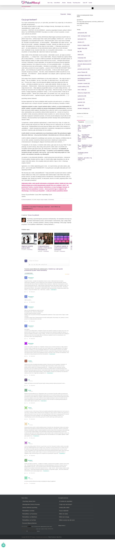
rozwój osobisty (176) (83, 86)
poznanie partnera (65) (84, 69)
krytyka (37, 529)
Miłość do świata (63, 514)
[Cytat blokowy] (39, 265)
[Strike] (34, 265)
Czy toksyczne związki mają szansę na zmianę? (87, 136)
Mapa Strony (59, 537)
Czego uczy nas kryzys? (65, 505)
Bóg (32, 527)
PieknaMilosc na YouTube (29, 520)
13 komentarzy (51, 199)
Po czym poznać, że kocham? (86, 126)
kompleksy (25, 529)
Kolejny (69, 14)
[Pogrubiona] (29, 265)
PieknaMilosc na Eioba (28, 511)
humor (39, 529)
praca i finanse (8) (82, 72)
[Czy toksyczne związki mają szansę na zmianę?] (79, 135)
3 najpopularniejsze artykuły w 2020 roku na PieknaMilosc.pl (47, 248)
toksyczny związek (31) (84, 92)
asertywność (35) (82, 32)
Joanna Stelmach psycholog (29, 508)
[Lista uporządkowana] (36, 265)
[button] (22, 243)
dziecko (48, 527)
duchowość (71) (82, 39)
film (27, 531)
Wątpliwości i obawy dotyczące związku (87, 145)
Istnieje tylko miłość (64, 508)
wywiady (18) (81, 99)
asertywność (50, 529)
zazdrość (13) (81, 102)
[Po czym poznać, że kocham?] (79, 125)
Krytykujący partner (83, 152)
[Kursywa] (31, 265)
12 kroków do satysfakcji (65, 502)
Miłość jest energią (64, 517)
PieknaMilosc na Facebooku (29, 514)
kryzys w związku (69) (83, 45)
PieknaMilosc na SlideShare (29, 517)
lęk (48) (80, 51)
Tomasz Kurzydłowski (27, 199)
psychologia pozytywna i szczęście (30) (84, 79)
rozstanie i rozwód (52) (84, 83)
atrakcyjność (32, 531)
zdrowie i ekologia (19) (84, 108)
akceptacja (24, 527)
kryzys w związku (44, 199)
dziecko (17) (81, 42)
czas (34, 527)
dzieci (39, 527)
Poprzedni (63, 14)
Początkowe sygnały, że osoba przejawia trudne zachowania (63, 248)
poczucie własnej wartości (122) (84, 65)
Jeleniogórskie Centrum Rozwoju (31, 505)
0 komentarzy (29, 250)
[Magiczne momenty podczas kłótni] (30, 233)
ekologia (45, 529)
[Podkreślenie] (33, 265)
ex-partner (42, 529)
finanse (51, 527)
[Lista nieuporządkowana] (38, 265)
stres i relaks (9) (82, 89)
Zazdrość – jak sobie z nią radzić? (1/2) (85, 158)
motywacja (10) (82, 57)
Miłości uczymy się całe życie (67, 520)
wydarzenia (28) (82, 96)
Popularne (81, 122)
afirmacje (36, 527)
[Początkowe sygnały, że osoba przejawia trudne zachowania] (64, 233)
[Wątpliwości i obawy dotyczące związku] (79, 145)
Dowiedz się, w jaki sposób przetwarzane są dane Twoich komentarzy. (43, 270)
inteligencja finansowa (44, 527)
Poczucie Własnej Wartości (29, 524)
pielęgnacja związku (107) (84, 61)
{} (44, 265)
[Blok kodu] (41, 265)
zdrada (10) (81, 105)
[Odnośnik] (43, 265)
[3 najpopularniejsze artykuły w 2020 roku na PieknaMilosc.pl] (47, 233)
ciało (29, 527)
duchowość (32, 529)
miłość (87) (80, 54)
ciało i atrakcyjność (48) (84, 36)
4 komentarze (64, 252)
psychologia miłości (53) (84, 75)
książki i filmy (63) (82, 48)
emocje (24, 531)
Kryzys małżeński (63, 511)
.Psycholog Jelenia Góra (28, 502)
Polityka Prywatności (52, 537)
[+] (46, 265)
